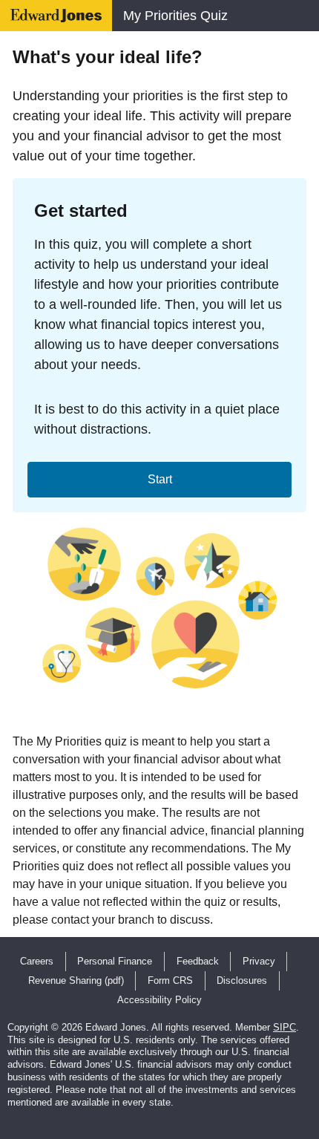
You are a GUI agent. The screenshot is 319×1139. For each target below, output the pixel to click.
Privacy (259, 961)
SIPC (284, 1027)
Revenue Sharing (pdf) (76, 980)
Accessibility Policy (159, 999)
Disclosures (242, 980)
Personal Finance (114, 961)
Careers (36, 961)
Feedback (198, 961)
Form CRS (170, 980)
